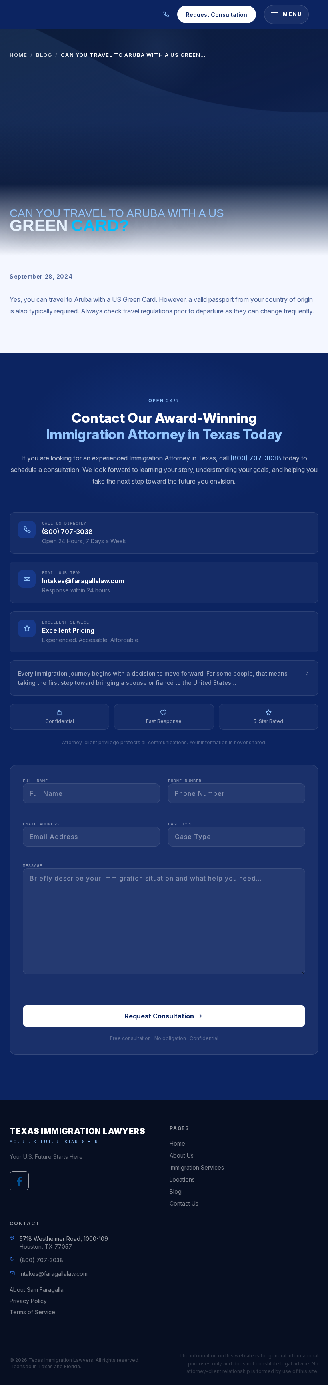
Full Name (35, 781)
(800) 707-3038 (255, 458)
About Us (182, 1155)
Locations (182, 1179)
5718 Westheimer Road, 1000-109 (64, 1238)
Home (18, 55)
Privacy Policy (28, 1300)
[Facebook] (19, 1180)
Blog (44, 55)
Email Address (41, 824)
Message (32, 865)
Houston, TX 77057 (46, 1246)
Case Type (180, 824)
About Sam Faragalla (37, 1289)
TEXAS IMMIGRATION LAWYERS (77, 1131)
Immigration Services (197, 1167)
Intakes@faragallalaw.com (83, 581)
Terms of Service (32, 1312)
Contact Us (184, 1203)
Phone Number (185, 781)
